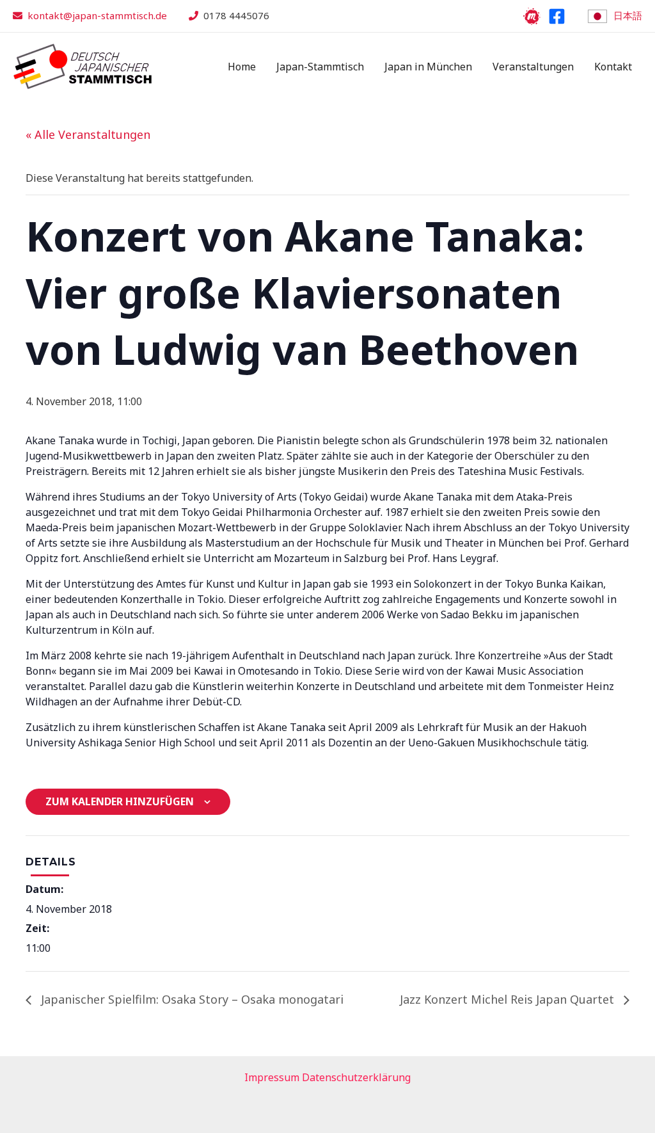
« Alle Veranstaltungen (88, 134)
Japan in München (428, 67)
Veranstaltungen (533, 67)
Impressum (271, 1077)
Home (242, 67)
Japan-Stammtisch (320, 67)
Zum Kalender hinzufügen (119, 801)
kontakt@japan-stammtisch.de (97, 15)
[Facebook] (556, 16)
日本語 (627, 15)
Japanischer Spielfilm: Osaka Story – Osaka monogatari (190, 999)
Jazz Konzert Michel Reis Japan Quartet (508, 999)
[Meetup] (532, 16)
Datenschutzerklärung (356, 1077)
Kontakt (613, 67)
